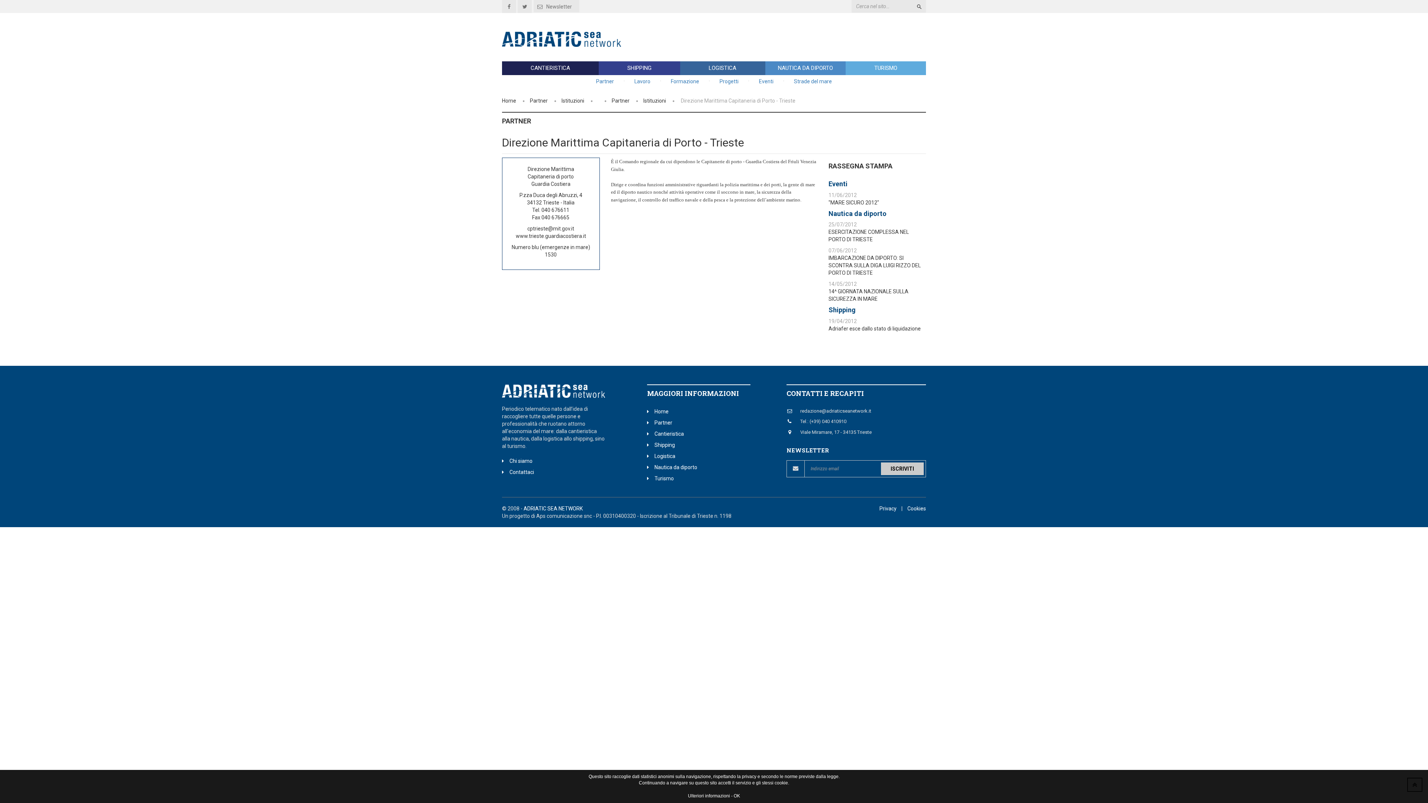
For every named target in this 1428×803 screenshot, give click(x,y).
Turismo (885, 68)
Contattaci (521, 472)
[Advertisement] (790, 37)
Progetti (729, 81)
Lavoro (642, 81)
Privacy (888, 509)
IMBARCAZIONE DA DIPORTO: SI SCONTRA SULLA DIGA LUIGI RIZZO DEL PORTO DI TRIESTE (875, 265)
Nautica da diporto (805, 68)
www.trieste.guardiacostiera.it (551, 236)
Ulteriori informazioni (709, 796)
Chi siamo (521, 461)
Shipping (639, 68)
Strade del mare (813, 81)
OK (737, 796)
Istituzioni (573, 101)
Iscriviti (902, 469)
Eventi (766, 81)
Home (509, 101)
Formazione (685, 81)
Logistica (722, 68)
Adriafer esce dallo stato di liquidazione (875, 329)
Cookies (916, 509)
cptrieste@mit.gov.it (550, 229)
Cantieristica (550, 68)
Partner (605, 81)
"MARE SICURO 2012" (854, 203)
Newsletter (559, 7)
